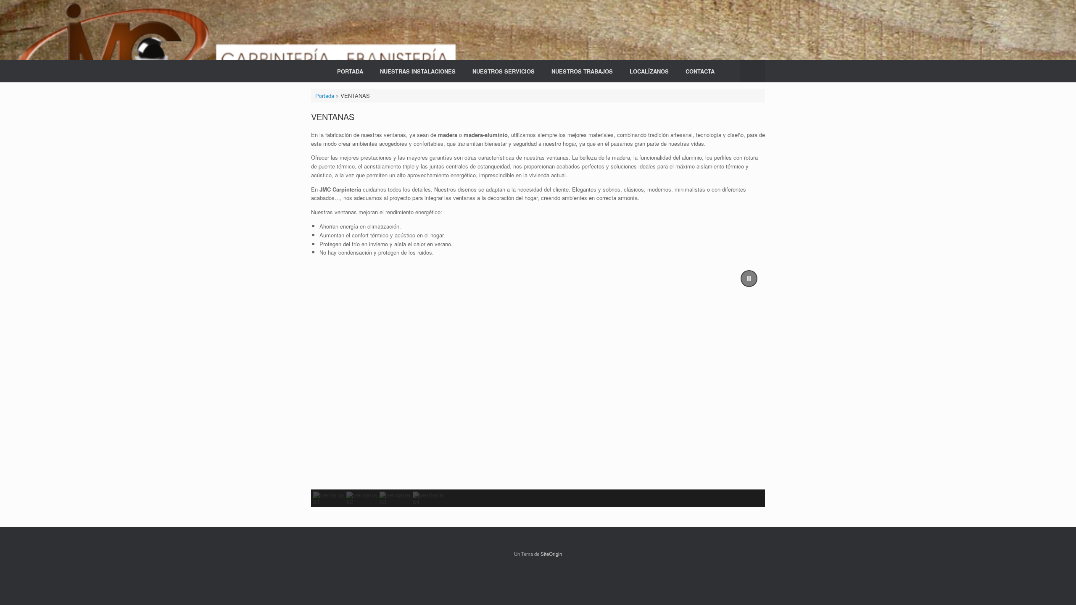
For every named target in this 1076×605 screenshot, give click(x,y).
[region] (538, 385)
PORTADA (350, 71)
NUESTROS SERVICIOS (503, 71)
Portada (324, 96)
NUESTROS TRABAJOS (582, 71)
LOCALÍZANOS (649, 71)
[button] (752, 71)
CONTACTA (700, 71)
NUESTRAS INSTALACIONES (418, 71)
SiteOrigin (551, 553)
